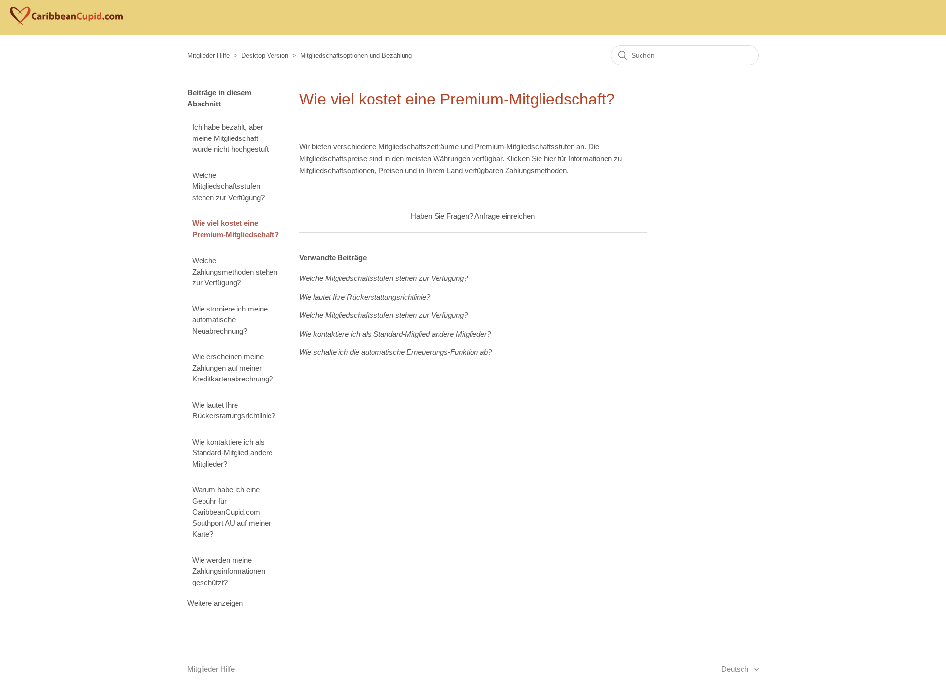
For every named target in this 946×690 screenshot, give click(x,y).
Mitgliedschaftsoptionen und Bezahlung (356, 55)
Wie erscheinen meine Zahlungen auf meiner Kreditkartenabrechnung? (232, 367)
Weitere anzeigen (215, 603)
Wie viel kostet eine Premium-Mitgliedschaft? (235, 229)
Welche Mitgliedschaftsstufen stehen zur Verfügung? (228, 186)
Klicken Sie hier (531, 158)
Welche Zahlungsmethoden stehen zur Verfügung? (234, 271)
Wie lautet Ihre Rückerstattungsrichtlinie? (233, 410)
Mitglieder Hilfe (208, 55)
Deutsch (735, 669)
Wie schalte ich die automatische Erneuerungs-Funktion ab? (395, 352)
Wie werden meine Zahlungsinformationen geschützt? (228, 571)
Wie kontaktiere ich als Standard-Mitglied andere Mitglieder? (232, 453)
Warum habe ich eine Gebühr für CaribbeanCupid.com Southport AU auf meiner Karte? (231, 511)
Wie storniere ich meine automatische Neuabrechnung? (230, 320)
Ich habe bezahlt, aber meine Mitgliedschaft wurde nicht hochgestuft (230, 138)
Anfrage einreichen (504, 216)
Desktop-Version (264, 55)
